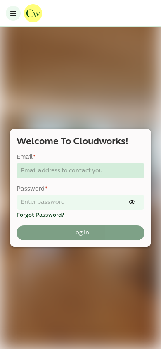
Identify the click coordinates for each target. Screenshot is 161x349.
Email (26, 157)
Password (32, 189)
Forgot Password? (40, 215)
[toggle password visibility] (132, 202)
